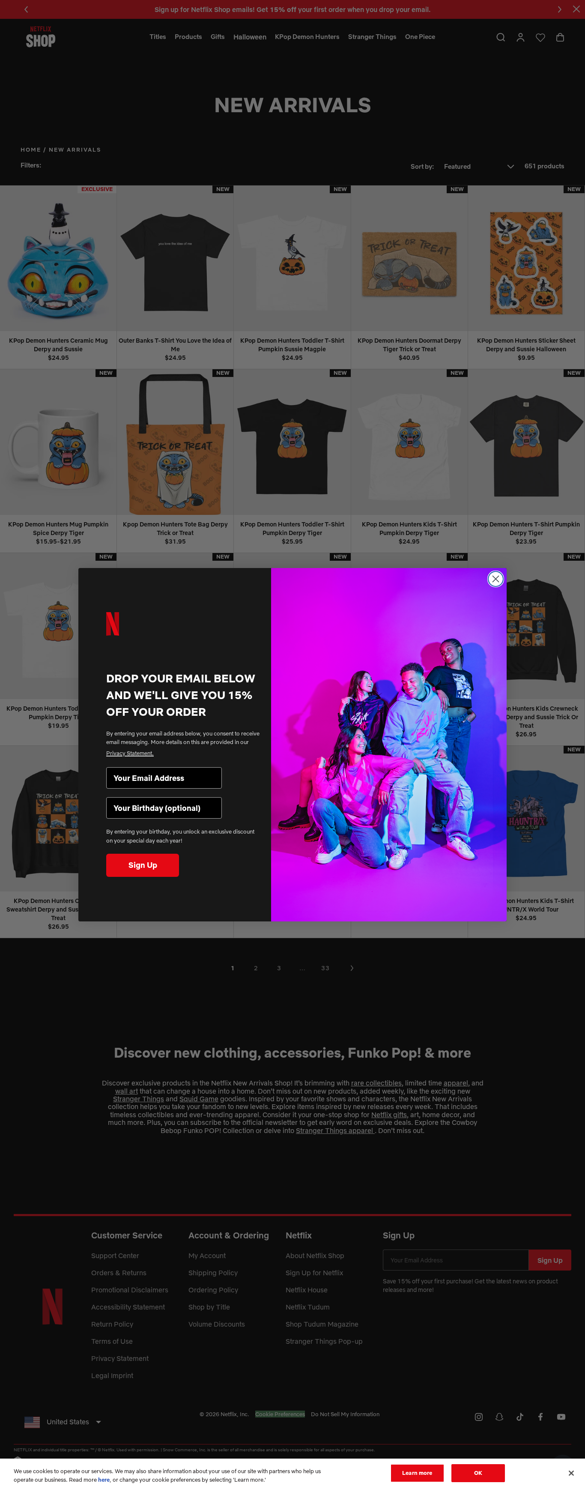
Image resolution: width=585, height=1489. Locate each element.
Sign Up (142, 865)
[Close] (571, 1473)
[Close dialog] (495, 578)
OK (478, 1472)
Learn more (417, 1472)
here (104, 1479)
